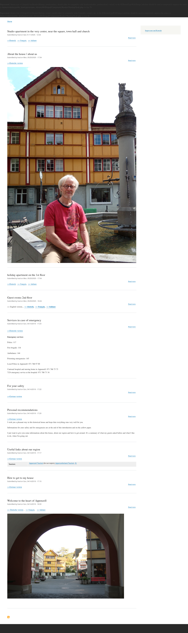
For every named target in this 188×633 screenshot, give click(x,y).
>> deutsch (29, 306)
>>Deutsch (11, 40)
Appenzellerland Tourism (64, 463)
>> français (21, 40)
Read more (132, 38)
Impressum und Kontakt (153, 30)
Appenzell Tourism (36, 463)
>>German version (14, 396)
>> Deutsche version (15, 509)
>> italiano (32, 40)
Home (9, 21)
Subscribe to (8, 617)
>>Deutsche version (15, 63)
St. (76, 463)
